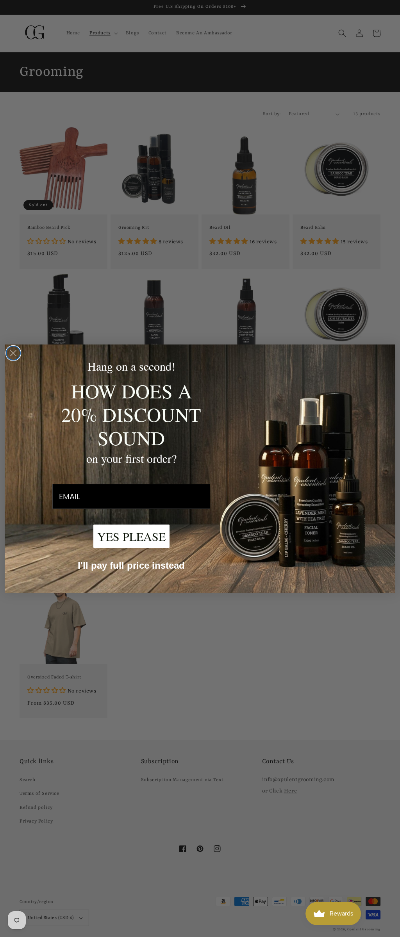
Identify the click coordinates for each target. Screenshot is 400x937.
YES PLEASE (131, 536)
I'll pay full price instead (131, 565)
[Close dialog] (13, 353)
